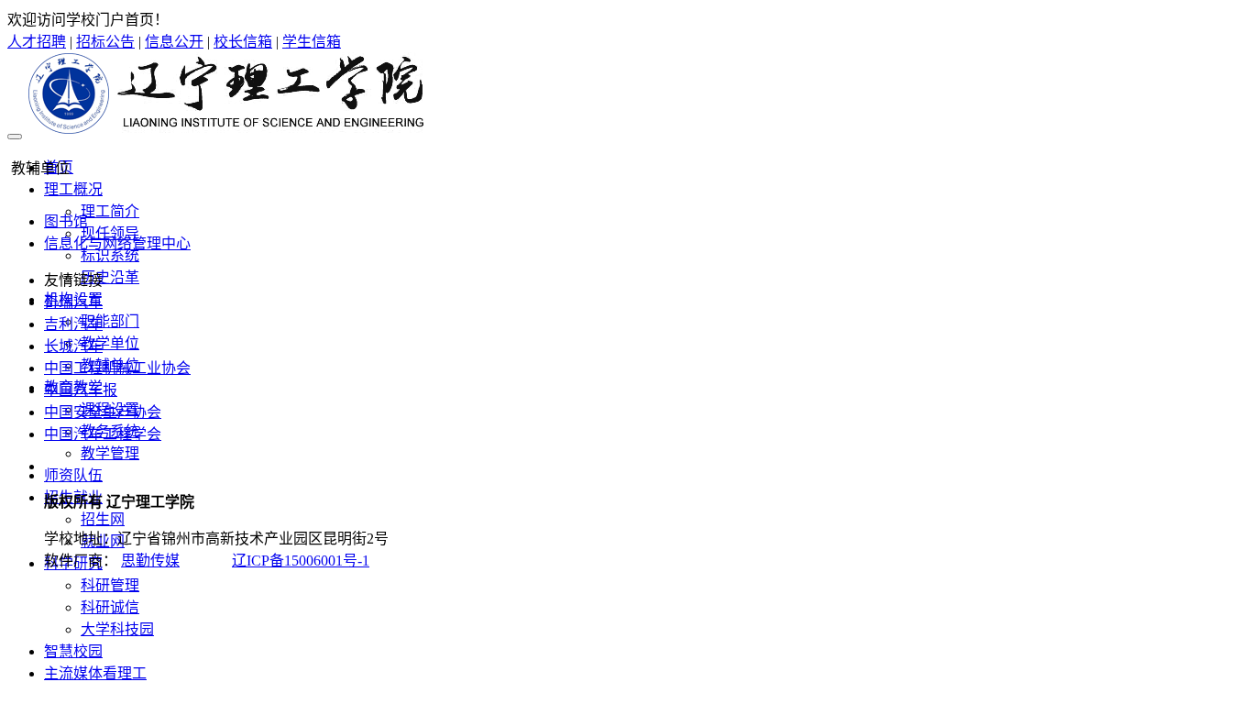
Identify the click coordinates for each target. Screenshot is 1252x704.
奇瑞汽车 (73, 302)
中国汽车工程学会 (102, 434)
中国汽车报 (80, 390)
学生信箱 (311, 42)
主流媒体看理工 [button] (95, 673)
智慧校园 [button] (73, 651)
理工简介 (110, 211)
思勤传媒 (150, 560)
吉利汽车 (73, 324)
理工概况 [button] (73, 189)
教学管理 (110, 453)
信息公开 (174, 42)
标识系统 (110, 255)
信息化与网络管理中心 (117, 243)
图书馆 (66, 221)
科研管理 (110, 585)
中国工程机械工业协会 (117, 368)
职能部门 (110, 321)
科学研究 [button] (73, 563)
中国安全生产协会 (102, 412)
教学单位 (110, 343)
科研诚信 (110, 607)
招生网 (103, 519)
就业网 (103, 541)
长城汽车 (73, 346)
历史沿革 (110, 277)
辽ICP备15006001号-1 (300, 560)
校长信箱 (243, 42)
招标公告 (105, 42)
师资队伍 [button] (73, 475)
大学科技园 (117, 629)
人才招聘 (36, 42)
